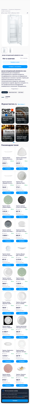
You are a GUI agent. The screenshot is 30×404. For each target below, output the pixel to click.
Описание (4, 92)
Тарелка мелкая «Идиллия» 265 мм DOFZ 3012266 (21, 351)
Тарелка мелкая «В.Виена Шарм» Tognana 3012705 (6, 206)
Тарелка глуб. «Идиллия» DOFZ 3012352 (20, 182)
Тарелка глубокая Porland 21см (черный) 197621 (21, 206)
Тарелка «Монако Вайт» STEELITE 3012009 (20, 254)
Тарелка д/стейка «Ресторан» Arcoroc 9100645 (21, 230)
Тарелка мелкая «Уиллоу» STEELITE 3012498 (7, 327)
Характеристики (13, 92)
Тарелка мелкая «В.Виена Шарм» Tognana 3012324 (6, 375)
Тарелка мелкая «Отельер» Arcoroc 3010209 (7, 254)
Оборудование (4, 9)
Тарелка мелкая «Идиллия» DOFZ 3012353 (6, 303)
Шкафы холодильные (5, 11)
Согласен (15, 400)
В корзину (8, 168)
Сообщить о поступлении (15, 66)
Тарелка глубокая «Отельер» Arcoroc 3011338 (7, 278)
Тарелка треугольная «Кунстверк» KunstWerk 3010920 (21, 158)
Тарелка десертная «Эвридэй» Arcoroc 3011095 (7, 182)
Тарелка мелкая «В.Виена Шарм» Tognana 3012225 (20, 278)
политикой (20, 396)
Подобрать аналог (15, 62)
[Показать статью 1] (13, 142)
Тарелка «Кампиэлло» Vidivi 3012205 (7, 351)
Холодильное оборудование (14, 9)
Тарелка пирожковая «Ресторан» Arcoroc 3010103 (21, 327)
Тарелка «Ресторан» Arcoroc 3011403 (21, 303)
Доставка (20, 92)
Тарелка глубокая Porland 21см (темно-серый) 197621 (7, 230)
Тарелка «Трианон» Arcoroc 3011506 (21, 375)
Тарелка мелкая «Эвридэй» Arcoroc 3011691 (7, 158)
